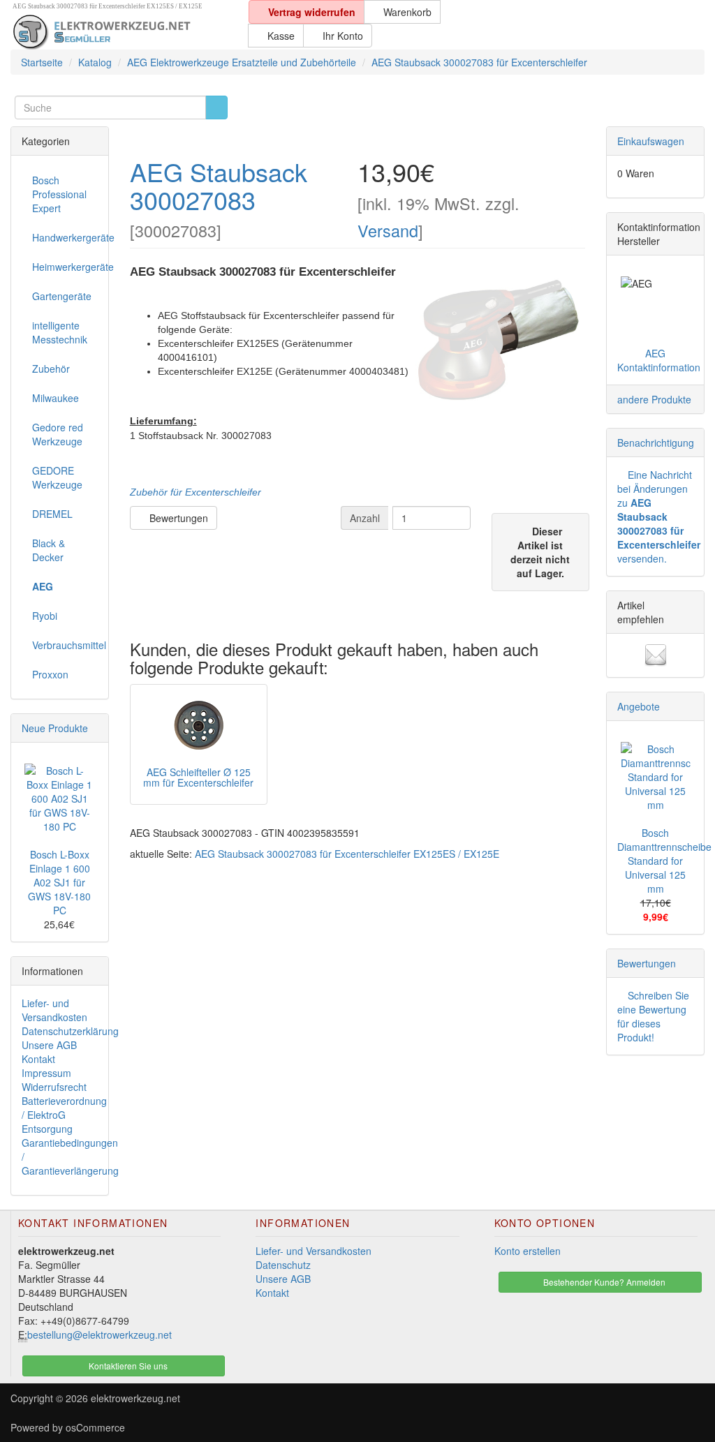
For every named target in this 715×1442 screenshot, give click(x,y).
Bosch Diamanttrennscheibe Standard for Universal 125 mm (664, 860)
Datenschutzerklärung (70, 1031)
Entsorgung (47, 1129)
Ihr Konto (341, 36)
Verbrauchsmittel (65, 645)
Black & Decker (48, 550)
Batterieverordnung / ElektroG (64, 1108)
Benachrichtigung (655, 442)
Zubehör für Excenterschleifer (195, 492)
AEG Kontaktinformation (658, 360)
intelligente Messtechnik (59, 332)
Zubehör (51, 369)
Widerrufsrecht (54, 1087)
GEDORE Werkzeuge (57, 477)
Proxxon (50, 674)
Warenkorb (406, 12)
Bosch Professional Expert (59, 194)
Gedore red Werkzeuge (57, 434)
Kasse (280, 36)
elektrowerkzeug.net (135, 1398)
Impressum (46, 1073)
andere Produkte (654, 399)
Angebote (638, 706)
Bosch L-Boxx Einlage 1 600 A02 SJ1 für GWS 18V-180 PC (59, 882)
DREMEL (52, 514)
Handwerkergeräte (65, 237)
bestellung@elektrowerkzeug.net (99, 1334)
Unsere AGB (49, 1045)
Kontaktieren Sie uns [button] (127, 1366)
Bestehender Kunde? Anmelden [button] (603, 1282)
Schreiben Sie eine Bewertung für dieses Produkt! (653, 1016)
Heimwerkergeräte (65, 267)
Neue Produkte (55, 728)
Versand (388, 230)
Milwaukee (55, 398)
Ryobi (44, 616)
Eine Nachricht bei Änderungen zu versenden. (658, 516)
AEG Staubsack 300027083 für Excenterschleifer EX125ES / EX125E (347, 854)
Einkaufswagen (650, 141)
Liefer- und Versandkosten (54, 1010)
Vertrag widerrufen (310, 12)
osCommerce (95, 1427)
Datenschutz (283, 1265)
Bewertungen (177, 518)
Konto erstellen (527, 1251)
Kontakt (38, 1059)
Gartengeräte (61, 296)
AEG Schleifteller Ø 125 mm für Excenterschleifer (198, 777)
